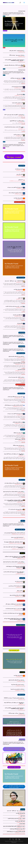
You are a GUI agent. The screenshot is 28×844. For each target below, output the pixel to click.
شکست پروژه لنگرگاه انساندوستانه (19, 362)
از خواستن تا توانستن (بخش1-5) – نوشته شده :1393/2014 (13, 697)
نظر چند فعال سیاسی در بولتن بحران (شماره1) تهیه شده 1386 (13, 127)
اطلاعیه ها (22, 672)
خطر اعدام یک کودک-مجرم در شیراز (17, 537)
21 (13, 46)
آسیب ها (22, 429)
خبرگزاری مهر (23, 79)
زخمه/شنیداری (22, 739)
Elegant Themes (13, 841)
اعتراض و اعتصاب (20, 353)
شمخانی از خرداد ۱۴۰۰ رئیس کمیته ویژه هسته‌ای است (14, 608)
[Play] (7, 759)
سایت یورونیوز (21, 605)
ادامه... (4, 16)
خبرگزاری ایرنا (21, 95)
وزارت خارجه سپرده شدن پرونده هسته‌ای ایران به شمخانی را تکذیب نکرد (13, 613)
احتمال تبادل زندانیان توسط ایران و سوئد (16, 595)
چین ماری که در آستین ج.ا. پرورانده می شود (16, 192)
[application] (14, 759)
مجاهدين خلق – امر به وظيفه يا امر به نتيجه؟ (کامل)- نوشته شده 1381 (13, 454)
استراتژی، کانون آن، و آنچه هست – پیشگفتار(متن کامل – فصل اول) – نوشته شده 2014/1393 (13, 60)
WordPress (14, 842)
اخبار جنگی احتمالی (14, 767)
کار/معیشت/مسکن (21, 393)
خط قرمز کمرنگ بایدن (21, 369)
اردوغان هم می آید (20, 94)
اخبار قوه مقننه (21, 339)
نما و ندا (22, 809)
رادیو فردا (21, 170)
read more (23, 83)
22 (14, 46)
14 (17, 45)
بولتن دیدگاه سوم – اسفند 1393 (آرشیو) (16, 120)
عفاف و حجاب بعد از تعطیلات (18, 432)
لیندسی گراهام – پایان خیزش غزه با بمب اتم (16, 377)
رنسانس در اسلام (20, 590)
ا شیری (22, 568)
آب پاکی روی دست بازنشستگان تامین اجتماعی (15, 396)
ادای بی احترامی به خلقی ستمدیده (17, 102)
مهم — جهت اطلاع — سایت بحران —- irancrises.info (14, 280)
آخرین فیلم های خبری (14, 650)
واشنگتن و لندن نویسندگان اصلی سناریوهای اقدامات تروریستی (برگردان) (14, 567)
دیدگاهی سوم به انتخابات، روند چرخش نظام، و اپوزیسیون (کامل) (13, 65)
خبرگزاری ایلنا (21, 484)
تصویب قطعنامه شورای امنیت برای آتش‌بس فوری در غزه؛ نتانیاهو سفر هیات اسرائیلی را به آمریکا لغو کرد (13, 500)
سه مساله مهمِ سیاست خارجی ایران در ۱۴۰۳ (15, 509)
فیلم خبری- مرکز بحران (19, 202)
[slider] (19, 759)
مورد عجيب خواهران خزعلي (14, 40)
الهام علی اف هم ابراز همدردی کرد (17, 86)
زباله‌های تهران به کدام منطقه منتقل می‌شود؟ (14, 247)
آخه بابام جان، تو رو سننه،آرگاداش (14, 730)
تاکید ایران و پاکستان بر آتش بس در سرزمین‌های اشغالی (14, 405)
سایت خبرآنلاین (23, 822)
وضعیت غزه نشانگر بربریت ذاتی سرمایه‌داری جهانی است (13, 483)
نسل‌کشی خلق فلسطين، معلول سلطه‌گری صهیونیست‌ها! (13, 541)
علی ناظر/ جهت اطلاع (20, 529)
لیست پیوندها (14, 156)
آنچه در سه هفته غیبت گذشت (18, 134)
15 (18, 45)
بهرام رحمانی (21, 596)
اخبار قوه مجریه (21, 332)
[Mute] (17, 759)
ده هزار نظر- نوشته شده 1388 (18, 445)
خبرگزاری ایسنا (23, 188)
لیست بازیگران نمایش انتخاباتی (18, 422)
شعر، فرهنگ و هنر (20, 624)
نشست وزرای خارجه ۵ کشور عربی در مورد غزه (15, 187)
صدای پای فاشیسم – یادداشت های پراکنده (16, 50)
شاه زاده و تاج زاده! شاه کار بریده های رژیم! (16, 585)
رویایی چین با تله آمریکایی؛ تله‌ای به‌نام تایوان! (16, 356)
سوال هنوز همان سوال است (18, 289)
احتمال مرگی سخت (19, 174)
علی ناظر (24, 56)
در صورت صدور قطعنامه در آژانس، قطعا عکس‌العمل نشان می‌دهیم (14, 826)
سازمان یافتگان (21, 694)
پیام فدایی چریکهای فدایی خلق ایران (18, 543)
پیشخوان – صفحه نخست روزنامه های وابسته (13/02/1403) (14, 636)
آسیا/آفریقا (22, 578)
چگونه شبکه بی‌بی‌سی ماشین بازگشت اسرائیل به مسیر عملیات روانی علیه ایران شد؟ (14, 722)
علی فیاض (21, 587)
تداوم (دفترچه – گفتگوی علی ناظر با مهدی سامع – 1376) (13, 114)
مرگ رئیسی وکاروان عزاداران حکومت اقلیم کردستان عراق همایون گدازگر (13, 547)
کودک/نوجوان (21, 165)
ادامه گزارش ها (5, 30)
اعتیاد (23, 184)
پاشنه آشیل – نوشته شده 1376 (20, 439)
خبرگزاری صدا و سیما (22, 364)
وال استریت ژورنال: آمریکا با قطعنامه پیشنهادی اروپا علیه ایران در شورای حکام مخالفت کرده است (13, 619)
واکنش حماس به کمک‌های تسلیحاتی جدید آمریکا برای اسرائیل (13, 491)
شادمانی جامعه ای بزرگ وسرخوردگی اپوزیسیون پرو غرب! (13, 532)
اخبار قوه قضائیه (21, 346)
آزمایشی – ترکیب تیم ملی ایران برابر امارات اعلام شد (14, 306)
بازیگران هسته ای (20, 323)
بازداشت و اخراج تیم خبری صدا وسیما (17, 689)
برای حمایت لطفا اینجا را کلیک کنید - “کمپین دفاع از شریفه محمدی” (14, 786)
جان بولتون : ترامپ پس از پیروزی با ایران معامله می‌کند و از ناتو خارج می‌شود (13, 572)
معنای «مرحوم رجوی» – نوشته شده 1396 (16, 55)
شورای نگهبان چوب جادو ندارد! (18, 314)
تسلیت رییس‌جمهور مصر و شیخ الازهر (17, 78)
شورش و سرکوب (20, 277)
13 (16, 45)
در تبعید (22, 520)
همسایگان (22, 553)
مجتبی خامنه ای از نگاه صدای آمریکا (17, 684)
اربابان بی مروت (21, 600)
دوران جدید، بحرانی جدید (19, 581)
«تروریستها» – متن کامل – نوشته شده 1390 (15, 713)
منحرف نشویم (20, 297)
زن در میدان (21, 479)
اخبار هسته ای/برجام (20, 384)
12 (15, 45)
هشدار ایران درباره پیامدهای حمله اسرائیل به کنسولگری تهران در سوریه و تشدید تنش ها (14, 557)
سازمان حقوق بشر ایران (22, 538)
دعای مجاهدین (20, 179)
